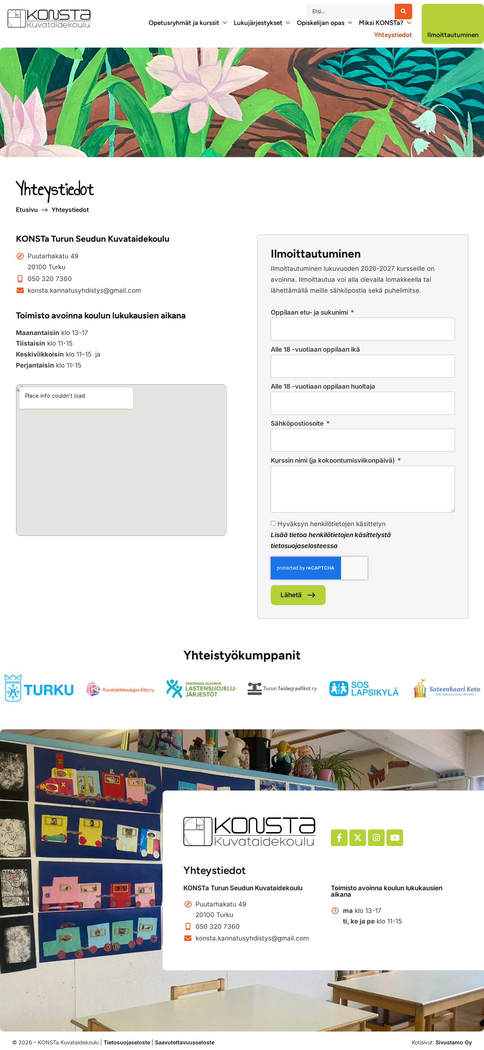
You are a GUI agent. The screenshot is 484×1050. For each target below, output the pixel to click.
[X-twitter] (357, 837)
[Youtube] (394, 837)
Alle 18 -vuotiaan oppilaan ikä (315, 349)
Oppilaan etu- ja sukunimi (310, 312)
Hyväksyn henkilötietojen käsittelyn (331, 535)
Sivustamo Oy (454, 1042)
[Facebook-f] (339, 837)
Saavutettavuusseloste (184, 1042)
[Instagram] (376, 837)
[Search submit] (403, 11)
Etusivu (27, 209)
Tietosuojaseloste (127, 1042)
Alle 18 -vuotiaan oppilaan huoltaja (323, 386)
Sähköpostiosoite (298, 423)
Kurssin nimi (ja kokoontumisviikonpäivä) (333, 460)
